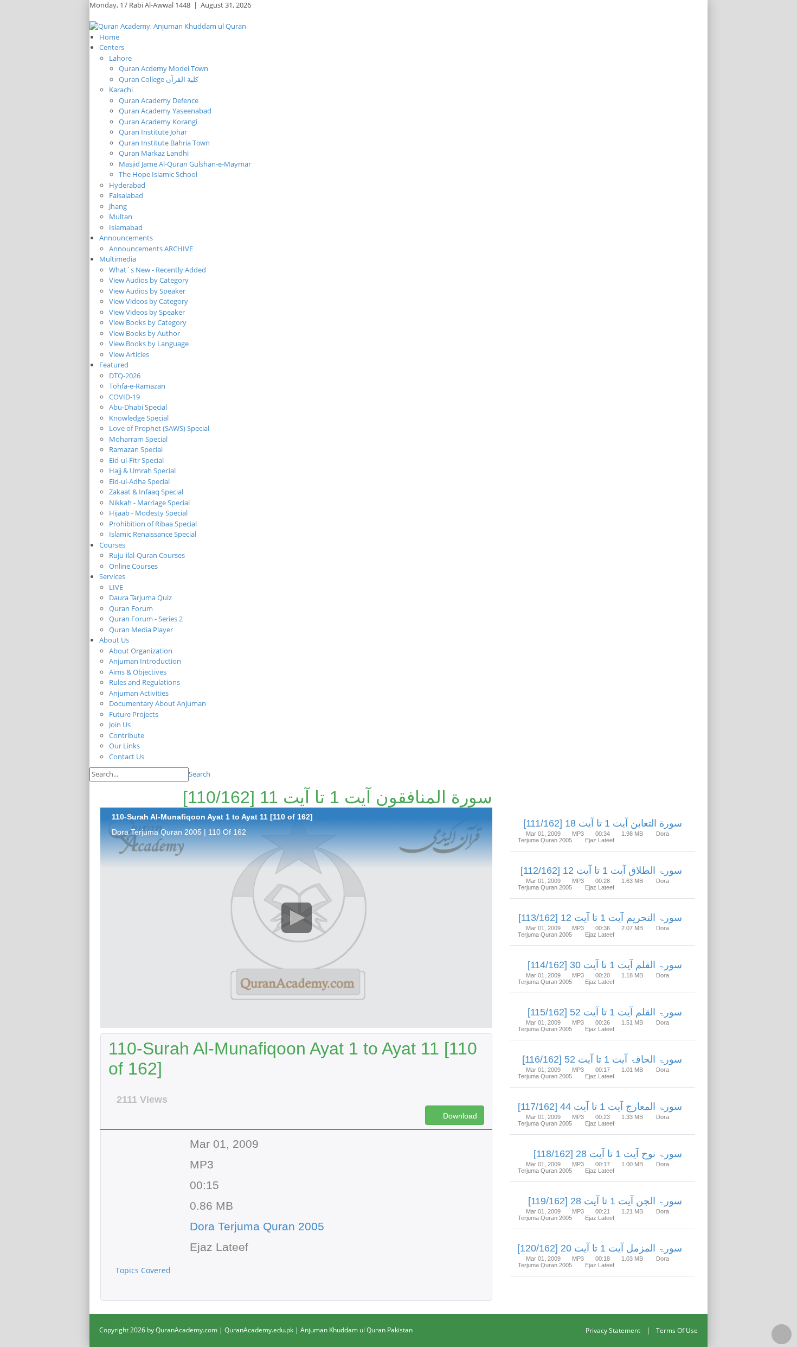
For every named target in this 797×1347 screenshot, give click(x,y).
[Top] (782, 1334)
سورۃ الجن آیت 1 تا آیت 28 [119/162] (605, 1201)
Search (199, 774)
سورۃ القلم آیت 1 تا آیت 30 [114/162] (605, 965)
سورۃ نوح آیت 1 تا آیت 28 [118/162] (608, 1153)
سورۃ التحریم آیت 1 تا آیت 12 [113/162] (600, 917)
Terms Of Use (677, 1330)
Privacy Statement (613, 1330)
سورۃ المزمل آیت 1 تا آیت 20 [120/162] (599, 1248)
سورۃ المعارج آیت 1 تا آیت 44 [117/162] (600, 1106)
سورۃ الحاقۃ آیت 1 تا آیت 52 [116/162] (602, 1059)
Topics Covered (144, 1270)
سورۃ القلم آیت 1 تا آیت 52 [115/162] (605, 1012)
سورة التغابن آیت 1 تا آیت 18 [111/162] (602, 823)
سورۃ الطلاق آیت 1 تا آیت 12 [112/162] (601, 870)
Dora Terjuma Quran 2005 (257, 1226)
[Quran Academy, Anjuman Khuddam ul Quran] (167, 25)
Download (459, 1115)
